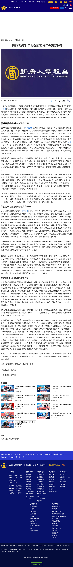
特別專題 (55, 504)
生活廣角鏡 (33, 506)
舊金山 (41, 454)
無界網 (4, 551)
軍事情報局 (40, 489)
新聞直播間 (55, 7)
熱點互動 (40, 477)
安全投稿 (43, 545)
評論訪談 (40, 472)
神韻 (12, 1)
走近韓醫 (62, 486)
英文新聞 (50, 1)
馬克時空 (40, 496)
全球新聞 (28, 474)
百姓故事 (54, 530)
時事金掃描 (40, 479)
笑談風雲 (51, 477)
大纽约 (10, 454)
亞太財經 (28, 498)
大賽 (17, 1)
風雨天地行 (55, 525)
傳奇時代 (54, 509)
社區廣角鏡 (29, 494)
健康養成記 (63, 482)
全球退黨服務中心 (48, 549)
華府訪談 (28, 489)
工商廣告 (54, 537)
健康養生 (63, 472)
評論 (6, 40)
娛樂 (21, 475)
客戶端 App (66, 545)
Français (4, 457)
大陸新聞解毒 (41, 498)
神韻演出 (11, 493)
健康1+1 (62, 474)
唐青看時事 (40, 491)
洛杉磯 (21, 454)
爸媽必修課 (52, 486)
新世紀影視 (11, 551)
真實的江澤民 (56, 521)
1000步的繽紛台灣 (35, 527)
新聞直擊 (28, 484)
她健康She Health (65, 477)
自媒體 (11, 40)
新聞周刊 (28, 486)
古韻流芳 (51, 479)
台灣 (15, 478)
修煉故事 (54, 535)
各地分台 (23, 1)
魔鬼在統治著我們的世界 (59, 516)
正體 (29, 1)
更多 (18, 551)
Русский (11, 457)
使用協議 (35, 545)
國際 (10, 475)
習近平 (4, 123)
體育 (21, 478)
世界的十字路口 (42, 494)
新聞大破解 (40, 486)
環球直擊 (28, 477)
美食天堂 (33, 514)
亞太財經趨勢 (30, 496)
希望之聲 (38, 549)
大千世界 (33, 521)
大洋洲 (26, 454)
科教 (15, 482)
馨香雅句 (51, 482)
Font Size (63, 100)
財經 (15, 480)
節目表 (35, 465)
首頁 (2, 40)
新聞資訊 (18, 465)
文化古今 (51, 489)
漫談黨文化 (55, 533)
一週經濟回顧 (30, 491)
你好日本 (33, 509)
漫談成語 (51, 484)
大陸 (10, 482)
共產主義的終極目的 (58, 514)
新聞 (12, 472)
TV (62, 7)
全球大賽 (19, 493)
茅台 (4, 109)
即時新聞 (11, 488)
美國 (10, 478)
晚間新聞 (28, 482)
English (61, 454)
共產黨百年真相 (56, 511)
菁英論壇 (17, 40)
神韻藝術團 (13, 549)
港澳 (15, 475)
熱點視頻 (19, 486)
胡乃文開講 (63, 479)
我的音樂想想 (34, 530)
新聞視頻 (29, 472)
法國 (36, 454)
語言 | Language (40, 1)
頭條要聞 (11, 486)
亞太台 (47, 454)
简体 (33, 1)
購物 (70, 1)
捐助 (61, 1)
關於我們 (12, 545)
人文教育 (52, 472)
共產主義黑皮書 (56, 528)
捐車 (65, 1)
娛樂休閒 (33, 504)
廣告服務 (50, 545)
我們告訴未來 (56, 506)
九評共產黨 (55, 518)
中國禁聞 (28, 479)
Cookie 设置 (36, 564)
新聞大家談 (40, 474)
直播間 (43, 465)
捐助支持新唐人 (54, 465)
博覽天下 (11, 490)
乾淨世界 (30, 549)
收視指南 (20, 545)
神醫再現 (62, 484)
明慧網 (58, 549)
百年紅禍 (54, 523)
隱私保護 (28, 545)
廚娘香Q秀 (33, 523)
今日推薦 (19, 488)
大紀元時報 (22, 549)
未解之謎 (51, 474)
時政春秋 (40, 482)
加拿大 (15, 454)
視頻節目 (27, 465)
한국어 (24, 457)
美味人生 (33, 516)
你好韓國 (33, 511)
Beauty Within (34, 518)
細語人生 (40, 501)
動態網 (64, 549)
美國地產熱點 (53, 491)
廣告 (56, 1)
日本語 (18, 457)
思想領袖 (40, 484)
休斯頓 (32, 454)
